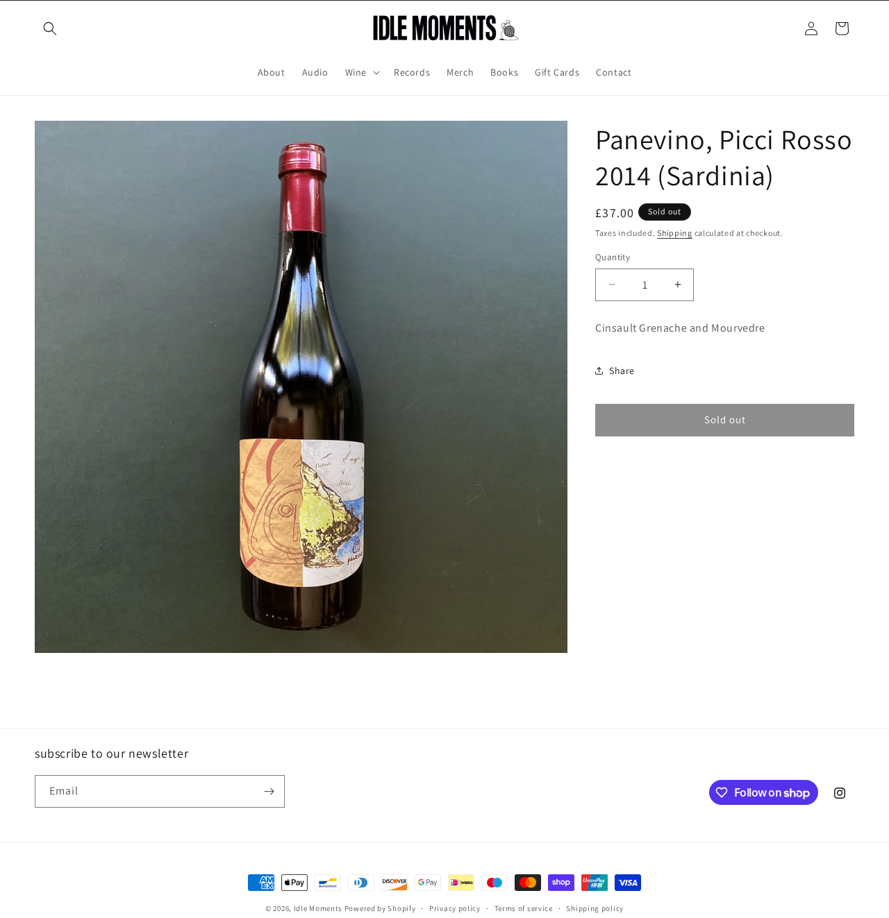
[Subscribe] (269, 791)
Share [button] (622, 370)
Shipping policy (595, 908)
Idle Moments (318, 908)
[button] (50, 28)
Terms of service (524, 908)
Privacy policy (455, 908)
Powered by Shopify (380, 908)
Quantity (612, 257)
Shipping (674, 233)
